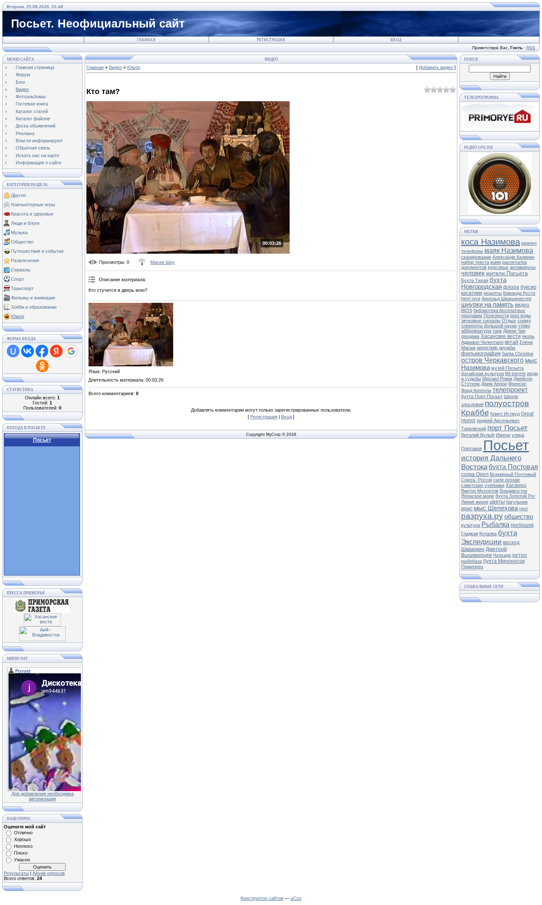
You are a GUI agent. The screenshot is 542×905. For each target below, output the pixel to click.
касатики (471, 293)
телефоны (472, 251)
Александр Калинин (513, 257)
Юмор (17, 316)
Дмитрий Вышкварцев (484, 552)
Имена (503, 434)
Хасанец (516, 485)
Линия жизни (474, 501)
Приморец (472, 566)
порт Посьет (507, 427)
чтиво (524, 325)
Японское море (477, 495)
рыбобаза (471, 561)
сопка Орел (475, 474)
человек (473, 273)
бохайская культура (482, 373)
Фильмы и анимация (33, 297)
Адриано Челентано (482, 342)
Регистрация (271, 40)
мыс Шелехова (496, 508)
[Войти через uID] (13, 351)
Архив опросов (49, 873)
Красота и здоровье (32, 213)
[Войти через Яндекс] (56, 351)
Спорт (17, 279)
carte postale (506, 479)
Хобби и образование (34, 307)
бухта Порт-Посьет (482, 396)
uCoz (295, 898)
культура (470, 525)
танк (497, 330)
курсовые (498, 267)
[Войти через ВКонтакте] (27, 351)
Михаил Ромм (497, 378)
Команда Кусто (519, 293)
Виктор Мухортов (479, 490)
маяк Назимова (508, 250)
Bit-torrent (515, 373)
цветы (497, 501)
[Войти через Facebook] (42, 351)
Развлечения (25, 260)
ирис (467, 509)
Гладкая (469, 533)
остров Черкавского (492, 360)
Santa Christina (517, 353)
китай (511, 342)
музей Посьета (507, 368)
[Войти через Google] (71, 351)
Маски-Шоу (162, 262)
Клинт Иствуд (505, 413)
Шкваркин (472, 549)
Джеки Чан (514, 330)
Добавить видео (436, 67)
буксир (528, 287)
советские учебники (482, 485)
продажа (470, 336)
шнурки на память (487, 304)
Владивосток (513, 490)
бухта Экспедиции (489, 537)
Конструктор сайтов (262, 898)
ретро (519, 555)
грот (523, 508)
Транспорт (22, 288)
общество (518, 516)
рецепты (493, 293)
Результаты (16, 873)
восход (511, 542)
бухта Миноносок (504, 561)
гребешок (522, 525)
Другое (18, 195)
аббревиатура (476, 330)
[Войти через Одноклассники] (42, 366)
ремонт (529, 243)
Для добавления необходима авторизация (42, 796)
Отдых (509, 320)
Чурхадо (502, 555)
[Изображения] (130, 334)
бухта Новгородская (483, 283)
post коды (520, 315)
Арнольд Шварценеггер (506, 298)
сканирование (476, 257)
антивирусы (523, 267)
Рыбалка (495, 524)
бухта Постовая (513, 466)
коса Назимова (490, 241)
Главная (146, 40)
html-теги (470, 298)
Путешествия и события (37, 251)
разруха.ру (482, 516)
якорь (528, 336)
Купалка (488, 533)
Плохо (21, 852)
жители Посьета (507, 273)
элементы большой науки (489, 325)
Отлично (23, 832)
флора (511, 287)
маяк (495, 262)
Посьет (506, 445)
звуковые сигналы (481, 320)
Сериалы (20, 269)
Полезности (496, 315)
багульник (517, 501)
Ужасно (22, 859)
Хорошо (22, 839)
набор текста (475, 262)
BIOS (466, 310)
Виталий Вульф (478, 434)
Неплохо (23, 846)
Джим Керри (494, 383)
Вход (395, 40)
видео (522, 305)
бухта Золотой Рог (515, 495)
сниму (524, 320)
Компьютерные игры (33, 204)
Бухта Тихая (474, 280)
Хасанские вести (501, 336)
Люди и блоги (25, 223)
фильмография (481, 353)
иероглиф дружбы (496, 347)
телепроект (510, 389)
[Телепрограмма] (499, 128)
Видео (115, 67)
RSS (530, 47)
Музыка (19, 232)
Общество (22, 241)
